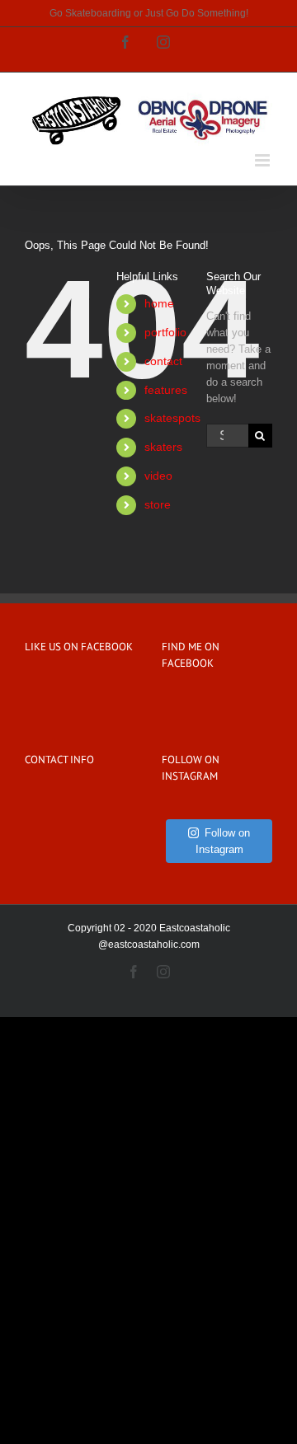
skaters (163, 446)
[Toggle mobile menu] (263, 160)
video (158, 475)
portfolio (165, 332)
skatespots (172, 417)
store (157, 504)
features (165, 389)
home (159, 303)
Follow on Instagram (223, 841)
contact (163, 361)
